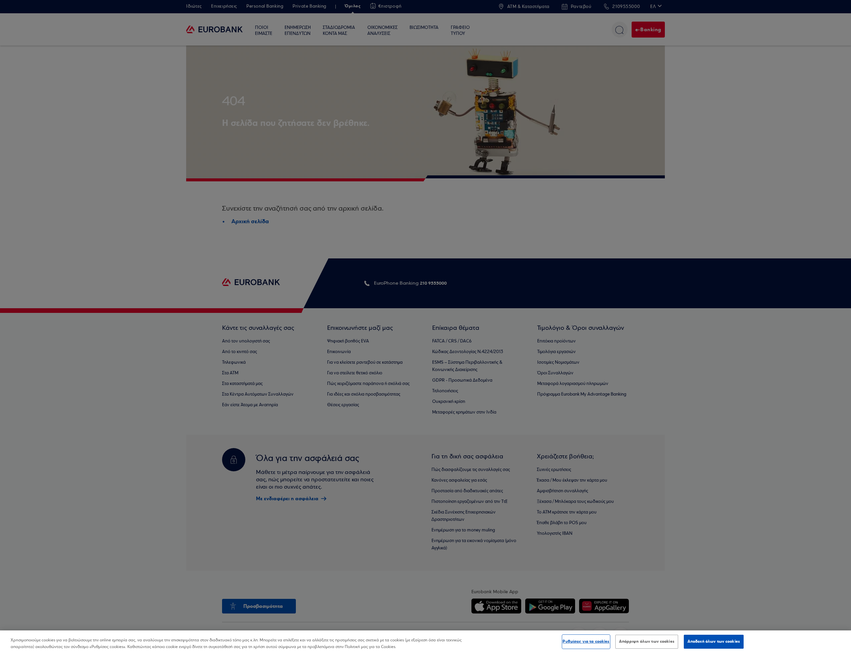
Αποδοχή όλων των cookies (713, 641)
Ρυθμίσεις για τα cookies (585, 641)
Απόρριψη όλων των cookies (646, 641)
